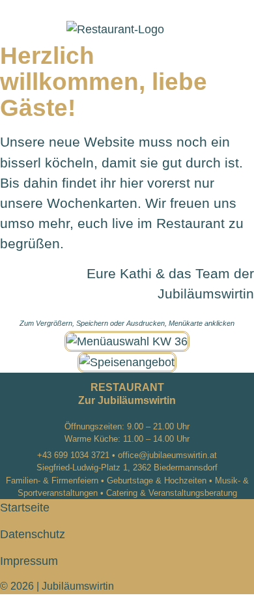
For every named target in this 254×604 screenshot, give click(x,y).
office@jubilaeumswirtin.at (167, 455)
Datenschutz (32, 534)
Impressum (29, 561)
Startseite (24, 507)
